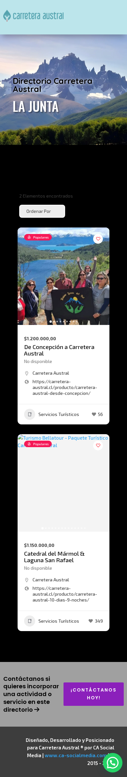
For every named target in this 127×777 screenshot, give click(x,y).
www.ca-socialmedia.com (76, 755)
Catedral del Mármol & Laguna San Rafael (54, 556)
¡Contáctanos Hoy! (94, 694)
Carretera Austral (51, 373)
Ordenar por (38, 211)
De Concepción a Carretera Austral (59, 350)
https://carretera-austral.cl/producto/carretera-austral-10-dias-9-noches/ (65, 593)
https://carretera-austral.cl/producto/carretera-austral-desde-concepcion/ (65, 387)
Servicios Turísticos (58, 414)
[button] (26, 276)
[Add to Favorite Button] (98, 239)
